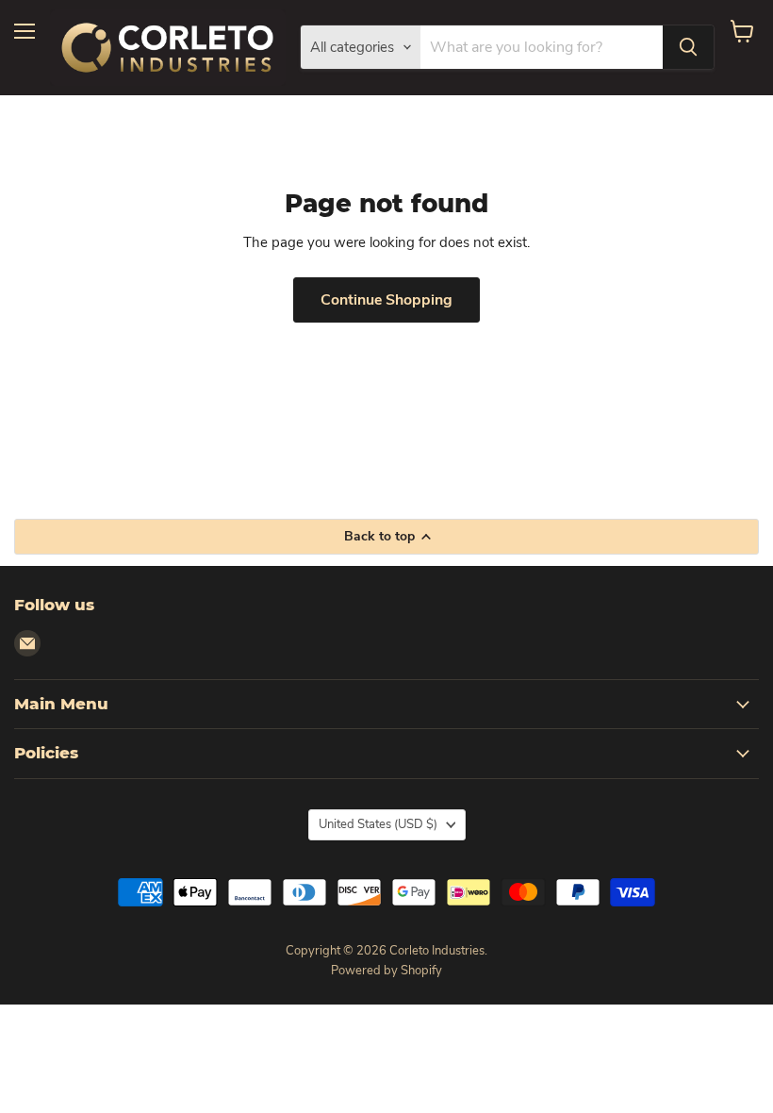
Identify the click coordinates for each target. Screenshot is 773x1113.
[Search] (688, 47)
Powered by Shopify (386, 970)
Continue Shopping (386, 300)
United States (378, 824)
